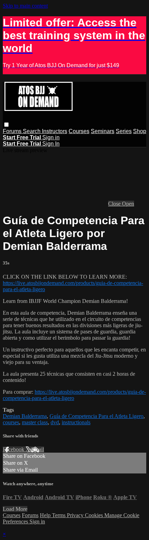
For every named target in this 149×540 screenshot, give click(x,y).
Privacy (76, 515)
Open (128, 204)
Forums (13, 131)
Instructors (54, 131)
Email (37, 449)
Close (115, 204)
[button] (6, 124)
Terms (59, 515)
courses (11, 422)
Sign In (51, 144)
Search (32, 131)
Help (46, 515)
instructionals (76, 422)
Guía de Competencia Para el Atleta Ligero (96, 416)
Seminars (102, 131)
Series (124, 131)
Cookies (94, 515)
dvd (55, 422)
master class (35, 422)
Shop (139, 131)
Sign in (51, 137)
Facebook (14, 449)
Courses (79, 131)
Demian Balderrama (25, 416)
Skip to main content (25, 6)
